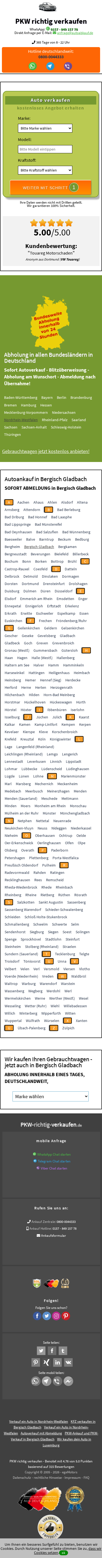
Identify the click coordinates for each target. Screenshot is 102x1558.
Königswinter (60, 739)
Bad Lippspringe (18, 524)
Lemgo (52, 754)
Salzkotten (26, 902)
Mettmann (69, 798)
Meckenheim (67, 783)
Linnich (56, 761)
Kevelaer (12, 731)
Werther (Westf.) (62, 998)
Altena (82, 502)
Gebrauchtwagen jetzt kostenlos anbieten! (45, 451)
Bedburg (82, 539)
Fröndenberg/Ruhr (71, 620)
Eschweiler (44, 613)
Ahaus (38, 502)
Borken (41, 561)
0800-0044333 (66, 1222)
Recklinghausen (17, 879)
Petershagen (15, 857)
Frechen (45, 620)
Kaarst (84, 717)
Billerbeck (81, 554)
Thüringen (12, 434)
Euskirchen (13, 620)
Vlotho (84, 968)
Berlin (61, 397)
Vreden (48, 976)
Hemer (30, 680)
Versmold (51, 968)
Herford (11, 687)
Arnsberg (12, 509)
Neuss (42, 828)
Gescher (11, 635)
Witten (70, 1013)
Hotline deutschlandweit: (51, 53)
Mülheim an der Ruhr (22, 813)
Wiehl (55, 1005)
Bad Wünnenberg (76, 531)
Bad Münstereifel (48, 524)
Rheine (30, 894)
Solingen (83, 931)
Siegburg (37, 931)
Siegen (53, 931)
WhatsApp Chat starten (54, 1154)
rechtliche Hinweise (48, 1478)
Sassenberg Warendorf (23, 909)
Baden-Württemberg (20, 397)
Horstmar (12, 702)
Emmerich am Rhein (36, 598)
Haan (9, 657)
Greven (42, 643)
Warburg (29, 983)
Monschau (78, 805)
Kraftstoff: (27, 160)
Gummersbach (45, 650)
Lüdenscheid (51, 768)
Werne (40, 998)
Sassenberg (76, 902)
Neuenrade (62, 820)
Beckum (64, 539)
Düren (46, 591)
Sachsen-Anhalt (34, 427)
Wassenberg (14, 990)
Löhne (38, 776)
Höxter (26, 709)
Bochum (11, 561)
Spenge (11, 939)
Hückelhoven (35, 702)
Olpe (81, 842)
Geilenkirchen (29, 628)
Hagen (22, 657)
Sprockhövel (31, 939)
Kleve (43, 731)
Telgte (84, 953)
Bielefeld (61, 554)
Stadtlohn (53, 939)
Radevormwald (17, 872)
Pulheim (49, 865)
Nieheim (11, 835)
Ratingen (57, 872)
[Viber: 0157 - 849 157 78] (69, 67)
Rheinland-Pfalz (54, 419)
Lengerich (70, 754)
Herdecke (73, 680)
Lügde (10, 776)
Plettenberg (38, 857)
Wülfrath (33, 1020)
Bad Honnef (37, 517)
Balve (30, 539)
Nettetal (42, 820)
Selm (75, 924)
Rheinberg (13, 894)
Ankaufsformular (53, 1235)
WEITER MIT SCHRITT (49, 187)
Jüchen (42, 717)
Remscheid (55, 879)
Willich (10, 1013)
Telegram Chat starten (54, 1161)
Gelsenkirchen (72, 628)
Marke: (24, 118)
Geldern (50, 628)
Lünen (24, 776)
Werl (68, 990)
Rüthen (64, 894)
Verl (36, 968)
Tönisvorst (32, 961)
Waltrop (11, 983)
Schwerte (59, 924)
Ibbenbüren (57, 709)
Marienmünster (73, 776)
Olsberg (11, 850)
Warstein (68, 983)
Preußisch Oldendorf (21, 865)
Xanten (81, 1020)
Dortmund (30, 583)
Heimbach (82, 672)
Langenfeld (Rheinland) (35, 746)
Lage (8, 746)
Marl (8, 783)
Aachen (23, 502)
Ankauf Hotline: (40, 1228)
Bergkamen (67, 546)
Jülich (57, 717)
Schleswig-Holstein (66, 427)
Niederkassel (81, 828)
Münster (49, 813)
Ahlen (52, 502)
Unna (62, 961)
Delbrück (12, 576)
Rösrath (80, 894)
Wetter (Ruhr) (36, 1005)
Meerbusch (34, 791)
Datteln (71, 569)
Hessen (46, 405)
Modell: (25, 139)
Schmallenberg (17, 924)
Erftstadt (54, 606)
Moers (25, 805)
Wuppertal (13, 1020)
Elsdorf (10, 598)
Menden (80, 791)
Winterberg (28, 1013)
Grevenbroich (63, 643)
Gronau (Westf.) (17, 650)
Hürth (81, 702)
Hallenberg (66, 657)
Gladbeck (12, 643)
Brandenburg (81, 397)
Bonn (26, 561)
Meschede (49, 798)
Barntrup (46, 539)
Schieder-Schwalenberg (64, 909)
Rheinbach (64, 887)
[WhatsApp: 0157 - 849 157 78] (48, 29)
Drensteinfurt (54, 583)
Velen (24, 968)
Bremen (10, 405)
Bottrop (57, 561)
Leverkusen (36, 761)
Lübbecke (29, 768)
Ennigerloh (34, 606)
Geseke (27, 635)
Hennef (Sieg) (50, 680)
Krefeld (10, 739)
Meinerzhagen (58, 791)
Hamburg (28, 405)
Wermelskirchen (18, 998)
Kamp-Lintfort (46, 724)
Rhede (46, 887)
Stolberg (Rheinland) (41, 946)
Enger (83, 598)
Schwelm (40, 924)
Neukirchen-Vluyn (19, 828)
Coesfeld (40, 569)
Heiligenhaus (59, 672)
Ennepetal (13, 606)
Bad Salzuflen (47, 531)
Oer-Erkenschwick (19, 842)
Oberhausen (45, 835)
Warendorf (48, 983)
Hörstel (11, 709)
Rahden (39, 872)
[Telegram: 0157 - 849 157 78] (51, 67)
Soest (67, 931)
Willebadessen (75, 1005)
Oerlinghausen (49, 842)
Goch (28, 643)
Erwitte (26, 613)
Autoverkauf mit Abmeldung (41, 1433)
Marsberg (23, 783)
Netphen (25, 820)
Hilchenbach (15, 694)
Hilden (34, 694)
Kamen (24, 724)
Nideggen (59, 828)
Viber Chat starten (54, 1168)
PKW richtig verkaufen (51, 21)
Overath (27, 850)
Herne (26, 687)
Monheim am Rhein (50, 805)
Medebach (13, 791)
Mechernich (44, 783)
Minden (11, 805)
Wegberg (35, 990)
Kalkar (10, 724)
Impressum (72, 1478)
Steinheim (13, 946)
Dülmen (29, 591)
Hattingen (37, 672)
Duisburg (12, 591)
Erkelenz (72, 606)
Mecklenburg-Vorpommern (26, 412)
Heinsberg (13, 680)
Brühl (72, 561)
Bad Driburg (14, 517)
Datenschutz (22, 1478)
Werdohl (53, 990)
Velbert (10, 968)
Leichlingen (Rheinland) (24, 754)
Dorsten (11, 583)
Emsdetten (65, 598)
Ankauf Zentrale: (44, 1222)
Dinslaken (50, 576)
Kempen (68, 724)
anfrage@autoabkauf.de (75, 33)
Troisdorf (12, 961)
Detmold (30, 576)
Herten (40, 687)
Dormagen (70, 576)
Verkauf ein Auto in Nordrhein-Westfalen (38, 1421)
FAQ (86, 1478)
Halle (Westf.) (42, 657)
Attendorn (31, 509)
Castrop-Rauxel (17, 569)
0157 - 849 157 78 (64, 29)
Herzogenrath (61, 687)
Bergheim (12, 546)
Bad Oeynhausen (18, 531)
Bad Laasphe (61, 517)
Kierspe (29, 731)
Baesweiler (13, 539)
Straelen (69, 946)
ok (63, 1553)
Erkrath (11, 613)
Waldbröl (78, 976)
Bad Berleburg (68, 509)
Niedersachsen (64, 412)
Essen (84, 613)
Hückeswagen (61, 702)
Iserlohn (77, 709)
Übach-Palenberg (31, 1028)
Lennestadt (14, 761)
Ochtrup (65, 835)
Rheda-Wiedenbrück (21, 887)
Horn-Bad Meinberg (59, 694)
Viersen (69, 968)
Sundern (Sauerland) (21, 953)
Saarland (79, 419)
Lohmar (11, 768)
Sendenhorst (15, 931)
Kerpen (85, 724)
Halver (38, 665)
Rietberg (47, 894)
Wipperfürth (51, 1013)
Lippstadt (73, 761)
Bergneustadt (16, 554)
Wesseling (13, 1005)
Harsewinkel (14, 672)
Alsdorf (67, 502)
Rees (38, 879)
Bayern (47, 397)
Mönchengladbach (75, 813)
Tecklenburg (65, 953)
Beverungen (40, 554)
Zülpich (68, 1028)
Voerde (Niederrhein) (21, 976)
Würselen (51, 1020)
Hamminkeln (73, 665)
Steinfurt (73, 939)
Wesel (83, 998)
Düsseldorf (63, 591)
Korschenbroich (65, 731)
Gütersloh (69, 650)
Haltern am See (17, 665)
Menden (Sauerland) (21, 798)
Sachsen (10, 427)
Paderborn (59, 850)
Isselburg (12, 717)
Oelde (81, 835)
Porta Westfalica (65, 857)
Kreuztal (27, 739)
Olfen (69, 842)
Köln (42, 739)
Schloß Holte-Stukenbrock (45, 916)
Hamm (53, 665)
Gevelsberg (47, 635)
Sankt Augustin (51, 902)
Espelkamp (66, 613)
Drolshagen (78, 583)
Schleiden (12, 916)
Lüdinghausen (77, 768)
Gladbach (67, 635)
